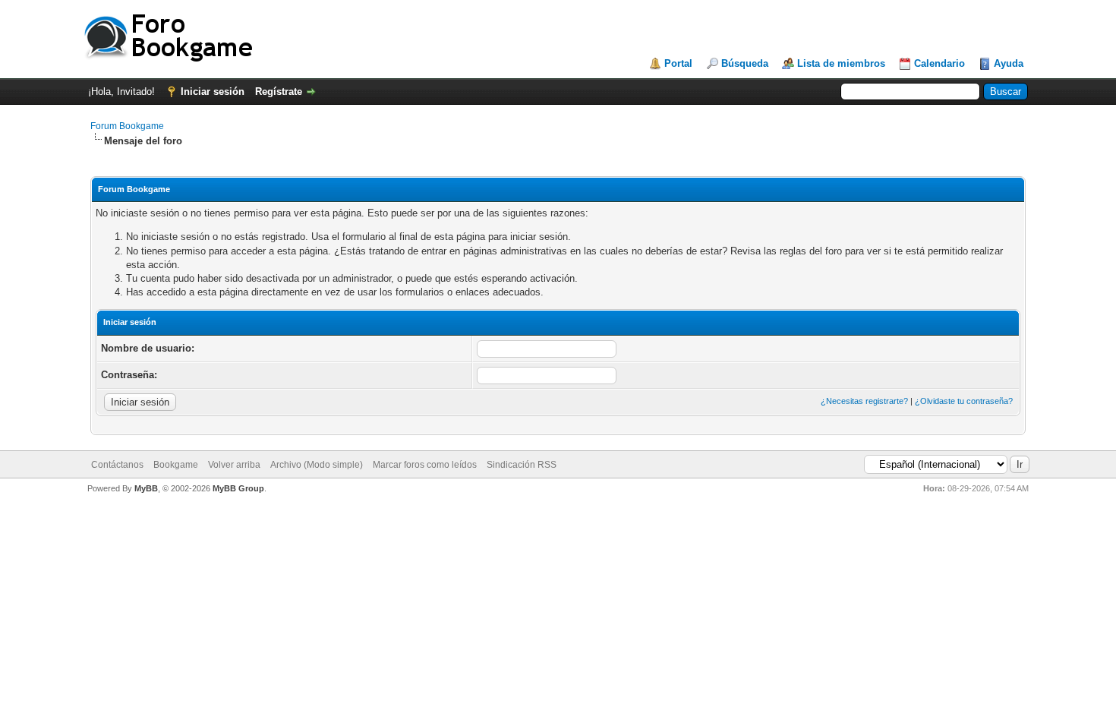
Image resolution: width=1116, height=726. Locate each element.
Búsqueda (744, 63)
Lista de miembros (841, 63)
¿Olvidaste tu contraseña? (964, 401)
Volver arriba (234, 464)
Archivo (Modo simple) (316, 464)
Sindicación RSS (521, 464)
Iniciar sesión (212, 91)
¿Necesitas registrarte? (864, 401)
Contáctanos (117, 464)
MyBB (146, 488)
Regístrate (278, 91)
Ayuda (1008, 63)
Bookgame (175, 464)
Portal (678, 63)
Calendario (939, 63)
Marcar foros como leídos (425, 464)
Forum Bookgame (127, 126)
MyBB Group (238, 488)
